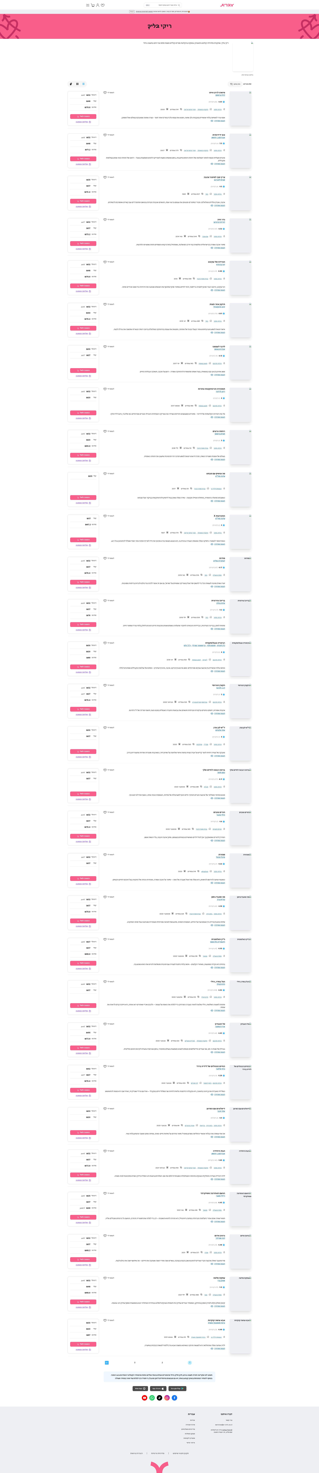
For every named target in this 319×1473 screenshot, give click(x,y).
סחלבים (199, 745)
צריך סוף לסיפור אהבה (214, 177)
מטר (205, 1295)
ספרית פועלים (190, 1041)
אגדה (206, 1253)
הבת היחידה (219, 1151)
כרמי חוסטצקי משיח (216, 1323)
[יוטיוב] (144, 1398)
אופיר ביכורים (189, 1126)
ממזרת (221, 854)
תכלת (206, 787)
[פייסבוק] (174, 1398)
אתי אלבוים (220, 730)
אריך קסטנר (220, 1026)
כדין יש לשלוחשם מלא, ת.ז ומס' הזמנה (221, 1431)
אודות (192, 1420)
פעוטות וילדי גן (216, 489)
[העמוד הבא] (107, 1363)
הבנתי (132, 11)
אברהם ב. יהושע (218, 137)
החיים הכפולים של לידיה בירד (210, 1066)
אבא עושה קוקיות (216, 1320)
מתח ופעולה (217, 575)
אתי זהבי (221, 1111)
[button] (88, 5)
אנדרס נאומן (219, 349)
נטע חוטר (221, 772)
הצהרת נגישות (136, 1453)
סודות (222, 558)
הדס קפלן (221, 984)
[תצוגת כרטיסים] (71, 84)
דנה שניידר (220, 1238)
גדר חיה (221, 219)
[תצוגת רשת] (77, 83)
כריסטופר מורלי (199, 645)
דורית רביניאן (219, 222)
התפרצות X (219, 516)
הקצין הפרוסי (218, 685)
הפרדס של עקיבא (216, 262)
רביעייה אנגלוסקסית (215, 643)
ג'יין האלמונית (218, 939)
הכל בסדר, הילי (218, 981)
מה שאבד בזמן (218, 897)
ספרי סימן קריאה (190, 110)
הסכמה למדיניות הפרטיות (144, 11)
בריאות (202, 1126)
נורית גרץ (221, 899)
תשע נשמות (203, 364)
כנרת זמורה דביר (202, 279)
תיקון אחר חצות (217, 304)
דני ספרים (194, 1083)
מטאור (205, 956)
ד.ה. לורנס (220, 688)
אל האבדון (220, 1024)
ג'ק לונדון (221, 645)
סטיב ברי (221, 1280)
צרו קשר (229, 1420)
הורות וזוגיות (217, 829)
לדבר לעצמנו (219, 346)
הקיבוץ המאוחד (203, 110)
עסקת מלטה (219, 1278)
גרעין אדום (220, 1235)
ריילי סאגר (220, 1196)
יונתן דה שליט (219, 561)
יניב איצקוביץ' (219, 307)
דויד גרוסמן (220, 95)
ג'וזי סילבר (220, 1069)
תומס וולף (211, 645)
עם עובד (205, 237)
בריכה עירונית (218, 600)
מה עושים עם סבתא (215, 473)
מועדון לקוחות (189, 1438)
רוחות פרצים (219, 431)
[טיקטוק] (159, 1398)
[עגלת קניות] (93, 5)
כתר (206, 194)
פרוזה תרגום (217, 364)
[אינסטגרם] (167, 1398)
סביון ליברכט (219, 180)
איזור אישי (191, 1443)
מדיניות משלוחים (188, 1429)
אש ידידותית (218, 135)
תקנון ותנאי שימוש (181, 1453)
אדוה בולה (220, 603)
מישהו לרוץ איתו (217, 92)
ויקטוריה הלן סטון (217, 942)
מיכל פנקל (220, 857)
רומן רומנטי (207, 1083)
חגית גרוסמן (220, 434)
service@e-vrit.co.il (223, 1425)
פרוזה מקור (218, 110)
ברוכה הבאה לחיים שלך (214, 770)
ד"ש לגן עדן (219, 727)
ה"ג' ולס (187, 645)
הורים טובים (219, 812)
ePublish (204, 872)
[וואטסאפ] (152, 1398)
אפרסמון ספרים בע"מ (199, 702)
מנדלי (206, 745)
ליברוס (205, 660)
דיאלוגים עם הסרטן (216, 1108)
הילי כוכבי (221, 815)
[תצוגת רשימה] (83, 83)
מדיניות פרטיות (157, 1453)
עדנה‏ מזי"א (220, 476)
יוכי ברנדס (220, 264)
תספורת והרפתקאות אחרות (211, 389)
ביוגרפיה (209, 914)
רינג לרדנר (220, 391)
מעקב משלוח (190, 1434)
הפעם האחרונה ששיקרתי (213, 1193)
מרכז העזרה (190, 1425)
